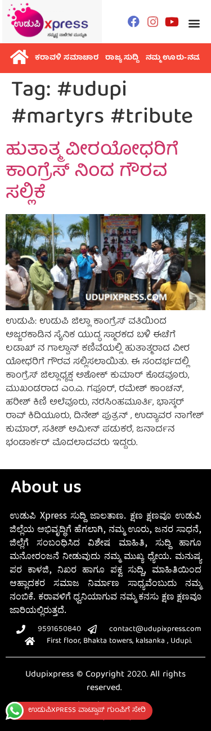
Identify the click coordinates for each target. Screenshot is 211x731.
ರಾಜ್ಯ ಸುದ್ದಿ (122, 58)
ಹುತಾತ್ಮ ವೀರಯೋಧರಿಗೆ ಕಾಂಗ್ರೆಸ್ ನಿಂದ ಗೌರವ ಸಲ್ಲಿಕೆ (92, 172)
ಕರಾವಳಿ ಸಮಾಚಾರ (67, 58)
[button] (194, 22)
